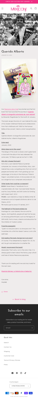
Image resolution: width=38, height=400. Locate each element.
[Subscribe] (32, 328)
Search (6, 342)
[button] (2, 8)
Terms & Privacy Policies (12, 360)
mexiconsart (16, 396)
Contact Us (7, 347)
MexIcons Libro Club (11, 109)
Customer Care (9, 356)
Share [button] (6, 291)
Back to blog (20, 299)
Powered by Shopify (23, 396)
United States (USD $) (18, 386)
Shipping (7, 351)
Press (6, 364)
